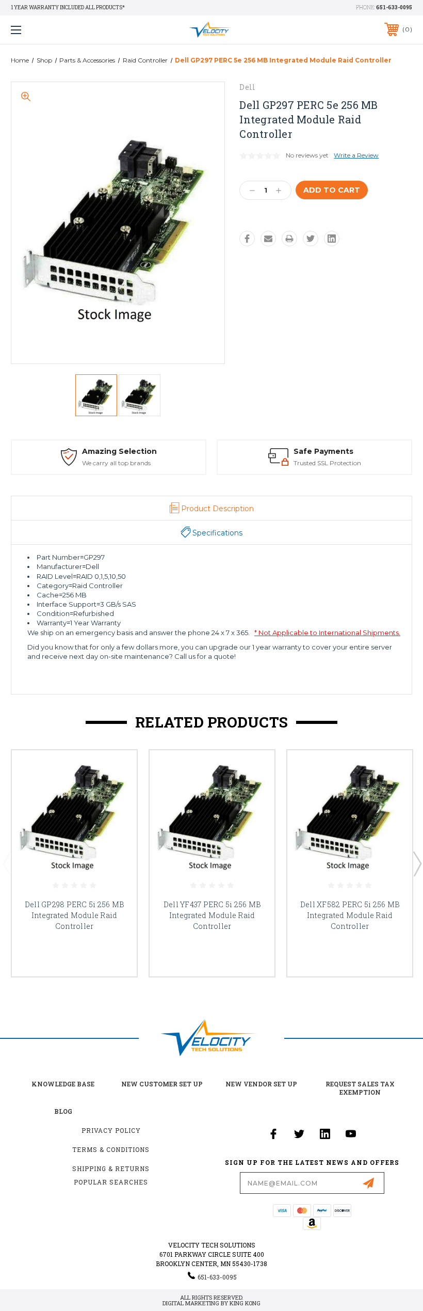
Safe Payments (323, 451)
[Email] (268, 238)
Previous (7, 863)
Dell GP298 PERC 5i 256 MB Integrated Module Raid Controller (74, 915)
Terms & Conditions (111, 1149)
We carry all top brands (116, 463)
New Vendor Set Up (261, 1084)
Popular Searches (111, 1182)
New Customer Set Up (162, 1084)
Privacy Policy (111, 1130)
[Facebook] (247, 238)
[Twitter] (310, 238)
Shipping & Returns (111, 1168)
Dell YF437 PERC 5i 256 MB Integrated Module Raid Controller (212, 915)
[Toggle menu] (51, 29)
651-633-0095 (394, 7)
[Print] (289, 238)
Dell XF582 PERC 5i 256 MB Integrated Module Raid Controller (349, 915)
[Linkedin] (331, 238)
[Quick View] (116, 770)
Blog (63, 1111)
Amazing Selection (119, 451)
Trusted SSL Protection (327, 463)
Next (417, 863)
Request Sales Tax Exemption (360, 1088)
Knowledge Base (62, 1084)
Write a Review (356, 155)
